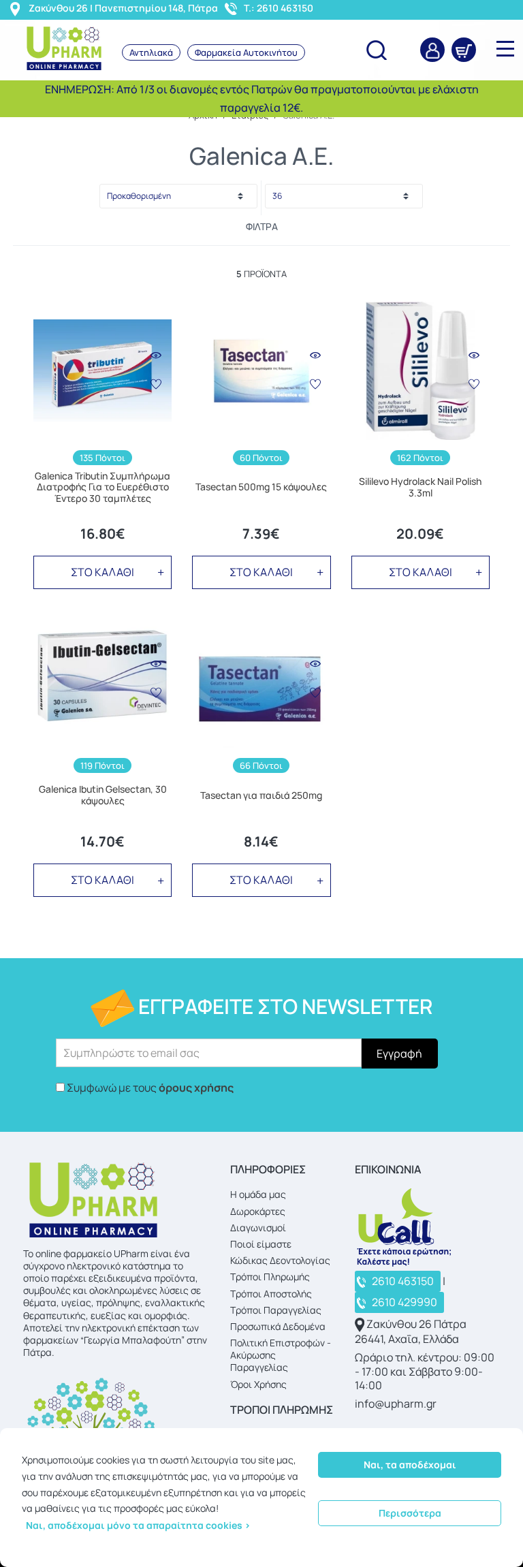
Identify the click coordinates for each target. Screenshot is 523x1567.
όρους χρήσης (196, 1087)
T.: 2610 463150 (278, 7)
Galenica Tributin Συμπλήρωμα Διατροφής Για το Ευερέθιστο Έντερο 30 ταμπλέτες (102, 488)
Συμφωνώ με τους (150, 1087)
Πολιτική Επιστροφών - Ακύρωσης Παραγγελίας (280, 1355)
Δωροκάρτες (257, 1211)
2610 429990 (404, 1302)
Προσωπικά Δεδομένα (278, 1326)
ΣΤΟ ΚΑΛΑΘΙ (102, 572)
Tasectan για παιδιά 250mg (261, 796)
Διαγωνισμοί (258, 1227)
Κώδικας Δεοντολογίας (280, 1260)
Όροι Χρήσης (258, 1384)
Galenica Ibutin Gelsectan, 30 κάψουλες (103, 795)
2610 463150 (403, 1280)
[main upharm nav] (505, 48)
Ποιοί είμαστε (260, 1243)
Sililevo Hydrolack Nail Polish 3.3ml (420, 487)
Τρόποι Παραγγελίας (275, 1309)
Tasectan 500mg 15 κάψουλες (261, 487)
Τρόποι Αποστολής (271, 1293)
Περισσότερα (410, 1512)
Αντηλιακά (151, 52)
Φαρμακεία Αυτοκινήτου (246, 52)
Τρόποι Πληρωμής (270, 1276)
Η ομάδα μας (258, 1194)
